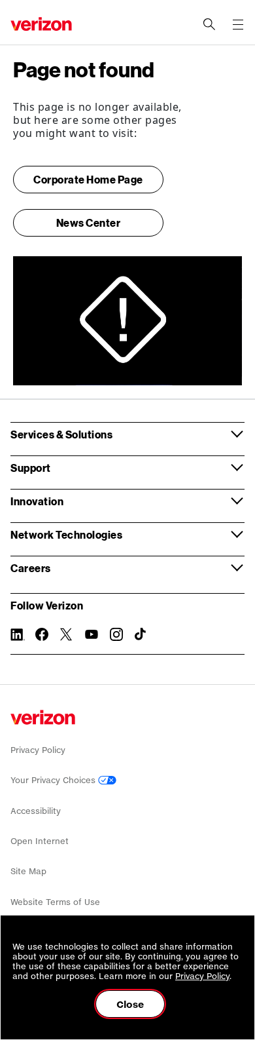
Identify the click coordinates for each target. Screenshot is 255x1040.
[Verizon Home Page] (42, 717)
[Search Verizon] (209, 24)
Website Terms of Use (55, 902)
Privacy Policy (37, 750)
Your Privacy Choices (54, 780)
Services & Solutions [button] (61, 434)
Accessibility (35, 811)
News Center (88, 222)
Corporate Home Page (88, 179)
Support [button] (30, 467)
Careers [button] (30, 568)
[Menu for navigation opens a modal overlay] (238, 24)
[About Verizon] (41, 24)
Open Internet (39, 841)
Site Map (28, 871)
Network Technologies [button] (66, 534)
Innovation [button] (36, 501)
